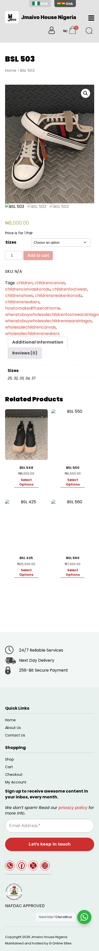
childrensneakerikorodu (58, 295)
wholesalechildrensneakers (32, 333)
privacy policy (73, 808)
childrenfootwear (69, 289)
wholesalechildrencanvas (30, 327)
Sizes (10, 242)
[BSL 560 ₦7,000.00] (72, 525)
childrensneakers (22, 302)
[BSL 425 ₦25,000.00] (26, 525)
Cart (9, 766)
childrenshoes (19, 295)
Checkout (14, 774)
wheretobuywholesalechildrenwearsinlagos (48, 321)
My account (15, 782)
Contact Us (15, 735)
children (24, 283)
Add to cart (38, 255)
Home (10, 70)
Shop (9, 759)
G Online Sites (60, 943)
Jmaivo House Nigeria (49, 937)
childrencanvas (50, 283)
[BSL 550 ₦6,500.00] (72, 434)
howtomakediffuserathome (32, 308)
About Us (13, 727)
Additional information (37, 342)
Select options (26, 482)
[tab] (38, 342)
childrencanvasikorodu (28, 289)
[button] (85, 93)
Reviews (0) (24, 353)
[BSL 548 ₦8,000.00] (26, 434)
